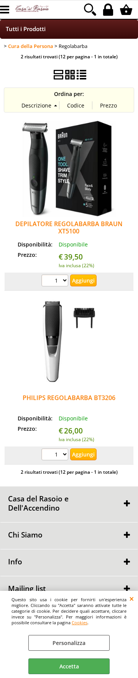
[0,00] (127, 9)
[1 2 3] (55, 455)
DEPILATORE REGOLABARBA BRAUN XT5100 (69, 227)
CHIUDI (131, 598)
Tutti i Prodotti (26, 29)
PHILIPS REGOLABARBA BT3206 (69, 398)
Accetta (69, 666)
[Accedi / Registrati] (109, 9)
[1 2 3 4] (55, 281)
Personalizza (69, 643)
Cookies (79, 622)
